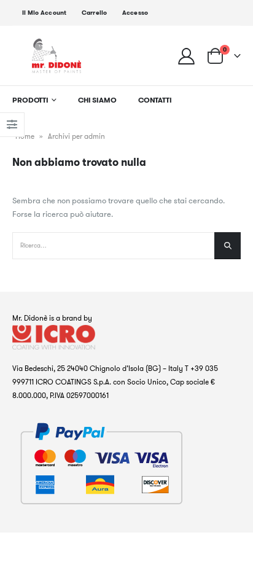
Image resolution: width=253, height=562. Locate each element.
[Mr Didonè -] (56, 55)
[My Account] (187, 55)
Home (24, 136)
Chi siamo (97, 100)
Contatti (155, 100)
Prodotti (30, 100)
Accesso (135, 12)
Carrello (94, 12)
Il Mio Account (44, 12)
